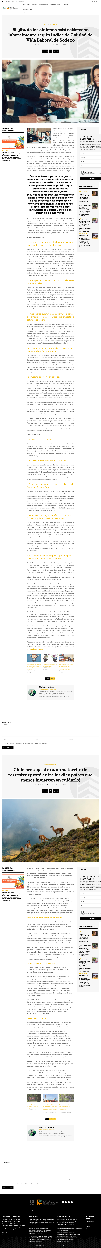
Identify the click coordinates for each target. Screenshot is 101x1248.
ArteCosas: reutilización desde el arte (75, 710)
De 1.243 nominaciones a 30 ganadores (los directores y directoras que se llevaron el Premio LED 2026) (69, 1228)
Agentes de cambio (62, 1224)
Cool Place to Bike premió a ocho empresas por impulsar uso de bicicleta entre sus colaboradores (25, 712)
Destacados (5, 150)
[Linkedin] (57, 51)
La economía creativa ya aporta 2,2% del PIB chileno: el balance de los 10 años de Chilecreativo (84, 197)
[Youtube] (98, 1)
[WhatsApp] (54, 51)
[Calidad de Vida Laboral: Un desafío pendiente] (50, 658)
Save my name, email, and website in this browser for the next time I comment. (25, 743)
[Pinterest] (50, 51)
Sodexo (52, 678)
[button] (24, 12)
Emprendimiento (83, 191)
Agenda (81, 203)
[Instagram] (94, 1)
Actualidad (53, 24)
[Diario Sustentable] (33, 692)
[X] (96, 1)
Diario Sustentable (43, 45)
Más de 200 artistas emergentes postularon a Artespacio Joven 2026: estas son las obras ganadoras (40, 1230)
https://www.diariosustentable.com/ (47, 689)
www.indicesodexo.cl (35, 649)
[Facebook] (92, 1)
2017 (45, 24)
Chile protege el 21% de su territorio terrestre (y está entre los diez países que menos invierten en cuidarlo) (69, 1221)
